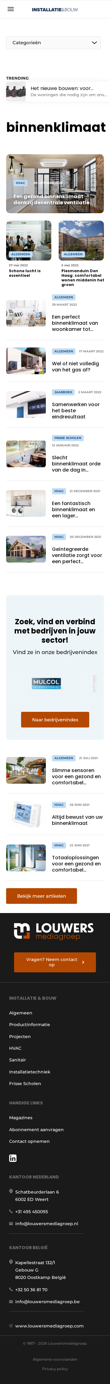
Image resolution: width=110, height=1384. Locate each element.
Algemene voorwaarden (55, 1359)
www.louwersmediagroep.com (49, 1326)
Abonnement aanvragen (36, 1129)
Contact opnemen (29, 1141)
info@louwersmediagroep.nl (46, 1223)
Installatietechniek (29, 1072)
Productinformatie (29, 1024)
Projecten (20, 1036)
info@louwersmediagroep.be (47, 1301)
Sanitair (17, 1060)
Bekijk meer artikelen (41, 896)
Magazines (20, 1117)
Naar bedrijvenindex (55, 720)
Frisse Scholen (25, 1083)
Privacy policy (55, 1368)
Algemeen (20, 1013)
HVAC (15, 1048)
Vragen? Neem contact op (51, 962)
